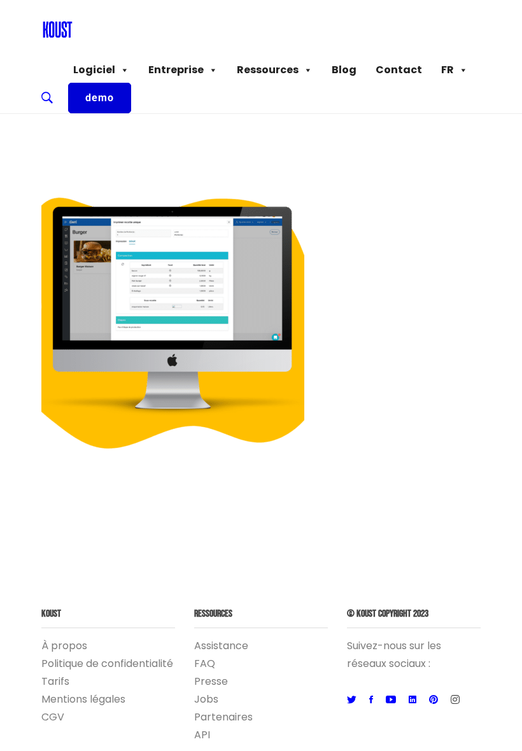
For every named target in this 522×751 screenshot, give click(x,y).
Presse (211, 681)
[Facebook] (371, 700)
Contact (399, 69)
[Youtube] (391, 700)
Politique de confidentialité (107, 663)
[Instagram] (455, 700)
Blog (344, 69)
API (202, 734)
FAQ (204, 663)
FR (447, 69)
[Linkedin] (412, 700)
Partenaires (223, 717)
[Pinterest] (433, 700)
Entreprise (176, 69)
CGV (52, 717)
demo (99, 98)
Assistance (221, 645)
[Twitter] (352, 700)
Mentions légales (83, 699)
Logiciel (94, 69)
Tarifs (55, 681)
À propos (64, 645)
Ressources (268, 69)
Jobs (206, 699)
